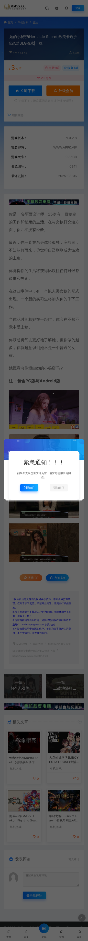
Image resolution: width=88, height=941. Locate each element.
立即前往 (29, 487)
